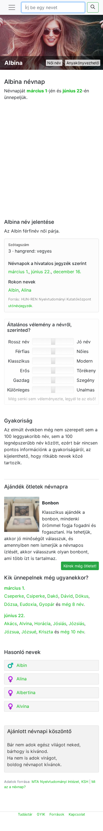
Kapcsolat (77, 814)
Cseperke (14, 596)
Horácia (42, 623)
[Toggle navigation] (11, 7)
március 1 (37, 90)
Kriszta (46, 631)
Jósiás (59, 623)
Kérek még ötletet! (79, 566)
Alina (26, 290)
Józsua (11, 631)
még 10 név (72, 631)
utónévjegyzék (20, 306)
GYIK (41, 814)
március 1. (18, 271)
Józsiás (76, 623)
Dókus (81, 596)
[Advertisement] (51, 160)
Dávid (67, 596)
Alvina (25, 623)
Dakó (52, 596)
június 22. (41, 271)
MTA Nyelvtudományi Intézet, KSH (60, 782)
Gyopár (46, 604)
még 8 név (72, 604)
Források (56, 814)
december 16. (67, 271)
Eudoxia (28, 604)
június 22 (72, 90)
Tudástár (25, 814)
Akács (10, 623)
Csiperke (35, 596)
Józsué (28, 631)
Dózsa (10, 604)
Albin (13, 290)
